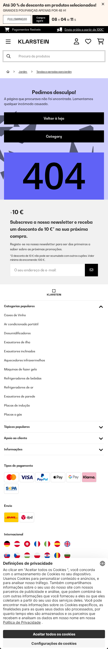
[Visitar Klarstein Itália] (47, 544)
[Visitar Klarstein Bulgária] (67, 555)
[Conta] (76, 41)
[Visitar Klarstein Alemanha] (7, 544)
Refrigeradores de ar (18, 387)
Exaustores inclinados (19, 351)
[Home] (13, 71)
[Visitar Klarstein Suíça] (27, 544)
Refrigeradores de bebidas (22, 378)
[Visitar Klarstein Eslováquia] (7, 555)
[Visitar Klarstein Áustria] (17, 544)
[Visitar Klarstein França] (37, 544)
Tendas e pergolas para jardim (54, 71)
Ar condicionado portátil (21, 324)
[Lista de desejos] (88, 41)
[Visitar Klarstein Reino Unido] (67, 544)
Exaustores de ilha (17, 342)
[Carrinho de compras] (100, 41)
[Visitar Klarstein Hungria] (27, 555)
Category (54, 136)
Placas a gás (13, 414)
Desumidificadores (17, 333)
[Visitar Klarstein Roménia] (57, 555)
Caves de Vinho (15, 315)
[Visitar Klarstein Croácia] (47, 555)
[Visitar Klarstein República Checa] (17, 555)
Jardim (23, 71)
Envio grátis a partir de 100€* (84, 29)
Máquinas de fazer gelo (20, 369)
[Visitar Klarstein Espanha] (57, 544)
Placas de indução (17, 405)
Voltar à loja (54, 118)
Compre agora (40, 19)
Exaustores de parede (19, 396)
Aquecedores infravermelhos (24, 360)
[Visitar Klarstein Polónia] (37, 555)
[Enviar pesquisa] (9, 56)
